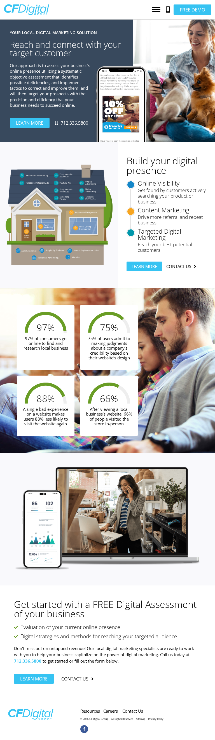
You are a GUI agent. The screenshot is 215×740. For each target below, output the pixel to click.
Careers (110, 711)
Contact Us (132, 711)
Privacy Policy (155, 719)
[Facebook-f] (84, 729)
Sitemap (141, 719)
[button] (156, 9)
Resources (90, 711)
